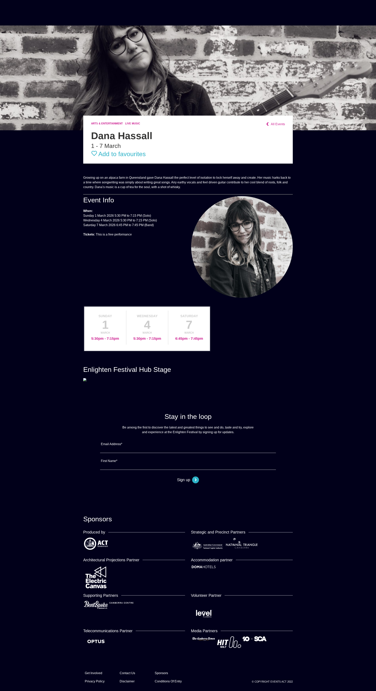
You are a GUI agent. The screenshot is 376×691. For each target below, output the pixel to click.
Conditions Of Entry (168, 681)
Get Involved (93, 673)
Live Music (132, 123)
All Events (278, 124)
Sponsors (161, 673)
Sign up (183, 480)
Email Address (111, 444)
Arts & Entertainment (107, 123)
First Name (109, 461)
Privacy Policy (95, 681)
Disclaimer (127, 681)
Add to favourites (122, 154)
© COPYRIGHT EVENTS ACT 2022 (272, 681)
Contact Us (127, 673)
